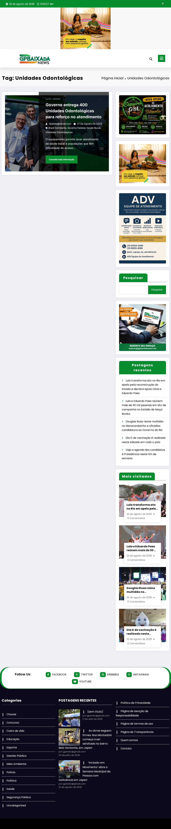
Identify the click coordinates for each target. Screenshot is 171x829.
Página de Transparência (137, 732)
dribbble (113, 674)
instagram (141, 674)
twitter (87, 674)
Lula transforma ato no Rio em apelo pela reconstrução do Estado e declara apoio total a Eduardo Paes (142, 507)
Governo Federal (76, 127)
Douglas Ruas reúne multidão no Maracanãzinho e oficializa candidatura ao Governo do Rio (142, 426)
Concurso (13, 723)
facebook (59, 674)
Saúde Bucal (93, 127)
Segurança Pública (19, 797)
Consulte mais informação (61, 159)
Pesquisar (133, 278)
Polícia (11, 772)
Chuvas (11, 714)
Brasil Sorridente (57, 127)
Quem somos (129, 740)
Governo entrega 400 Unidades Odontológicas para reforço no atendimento (74, 110)
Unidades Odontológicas (59, 132)
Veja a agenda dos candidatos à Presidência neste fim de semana (143, 454)
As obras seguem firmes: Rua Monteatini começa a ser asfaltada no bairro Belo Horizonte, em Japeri (85, 739)
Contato (126, 748)
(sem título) (95, 712)
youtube (85, 681)
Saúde (48, 99)
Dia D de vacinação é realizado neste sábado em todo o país (141, 632)
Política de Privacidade (135, 703)
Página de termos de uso (137, 724)
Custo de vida (15, 731)
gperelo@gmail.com (60, 123)
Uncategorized (16, 805)
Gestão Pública (16, 756)
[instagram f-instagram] (163, 4)
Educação (13, 739)
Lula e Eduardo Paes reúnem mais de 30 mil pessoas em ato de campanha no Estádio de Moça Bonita (142, 548)
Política (11, 781)
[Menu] (161, 58)
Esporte (12, 747)
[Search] (151, 59)
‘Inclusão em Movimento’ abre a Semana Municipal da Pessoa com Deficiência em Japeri (84, 771)
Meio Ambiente (16, 764)
